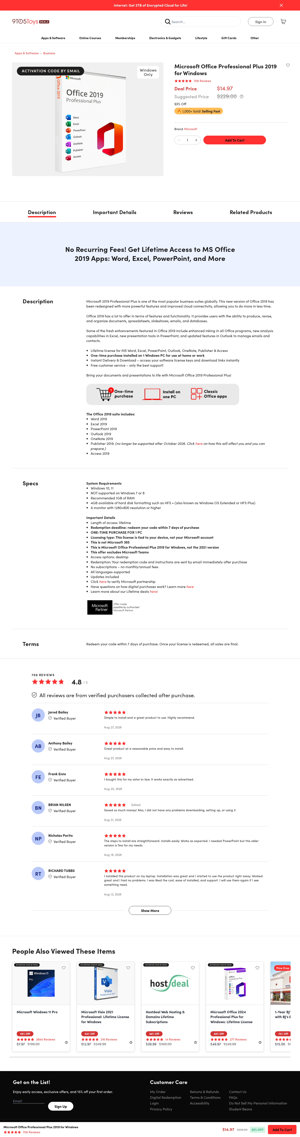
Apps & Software (53, 38)
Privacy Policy (161, 1108)
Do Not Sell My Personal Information (258, 1103)
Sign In (260, 21)
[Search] (167, 21)
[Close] (281, 5)
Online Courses (90, 38)
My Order (158, 1091)
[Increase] (196, 140)
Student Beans (240, 1108)
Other (255, 38)
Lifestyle (201, 38)
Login (154, 1103)
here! (154, 591)
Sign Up (60, 1106)
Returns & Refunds (204, 1091)
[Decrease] (179, 140)
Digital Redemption (165, 1097)
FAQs (233, 1097)
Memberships (125, 38)
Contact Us (237, 1091)
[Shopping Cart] (283, 21)
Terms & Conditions (205, 1097)
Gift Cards (229, 38)
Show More (150, 910)
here (199, 443)
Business (49, 53)
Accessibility (199, 1103)
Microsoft (190, 129)
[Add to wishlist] (288, 65)
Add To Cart (234, 140)
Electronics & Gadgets (165, 38)
